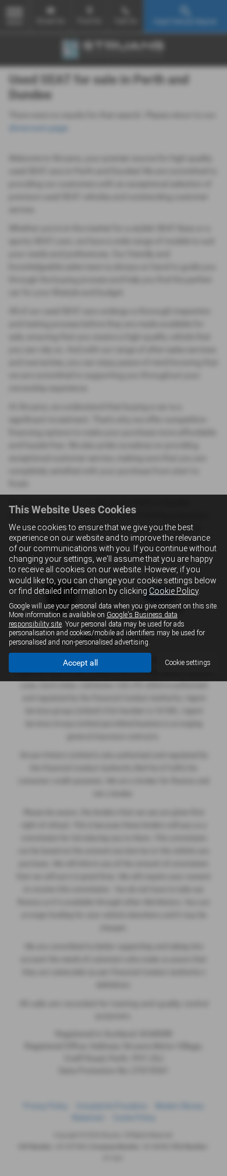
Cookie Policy (173, 591)
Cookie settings (188, 663)
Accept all (80, 662)
